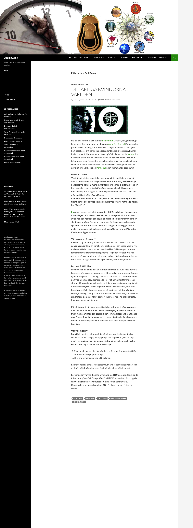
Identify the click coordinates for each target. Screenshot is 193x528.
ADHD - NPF (78, 398)
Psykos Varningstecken (12, 162)
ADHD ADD (11, 57)
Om (69, 58)
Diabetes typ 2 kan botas (13, 138)
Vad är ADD (8, 191)
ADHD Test (112, 58)
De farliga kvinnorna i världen (99, 91)
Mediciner (124, 58)
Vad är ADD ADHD (81, 58)
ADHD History (98, 58)
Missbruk (152, 58)
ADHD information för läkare (15, 204)
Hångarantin (79, 402)
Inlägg (7, 94)
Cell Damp (102, 398)
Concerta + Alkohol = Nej (13, 214)
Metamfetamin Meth (11, 222)
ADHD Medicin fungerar (13, 141)
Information (137, 58)
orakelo (92, 100)
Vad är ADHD (18, 191)
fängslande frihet (118, 398)
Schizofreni (164, 58)
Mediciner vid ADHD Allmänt (15, 201)
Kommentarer (10, 100)
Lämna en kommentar (110, 100)
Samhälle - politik (79, 84)
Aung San (90, 398)
